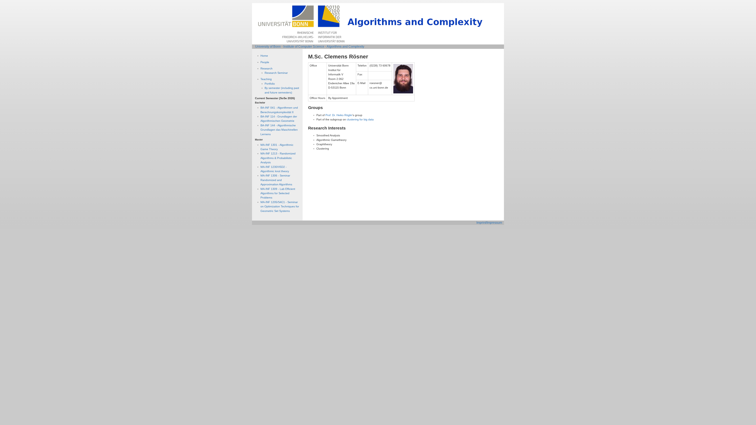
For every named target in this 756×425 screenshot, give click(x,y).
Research (266, 68)
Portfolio (270, 83)
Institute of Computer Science (303, 46)
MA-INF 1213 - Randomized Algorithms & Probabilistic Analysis (278, 158)
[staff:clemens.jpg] (403, 78)
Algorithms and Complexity (345, 46)
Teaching (266, 79)
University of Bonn (268, 46)
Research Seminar (276, 72)
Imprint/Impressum (489, 222)
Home (264, 55)
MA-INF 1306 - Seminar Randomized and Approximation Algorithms (276, 180)
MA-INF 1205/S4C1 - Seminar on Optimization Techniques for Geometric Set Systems (279, 206)
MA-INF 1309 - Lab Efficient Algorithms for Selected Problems (277, 193)
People (264, 62)
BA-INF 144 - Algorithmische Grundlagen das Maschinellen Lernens (279, 130)
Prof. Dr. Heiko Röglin (338, 115)
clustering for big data (360, 119)
